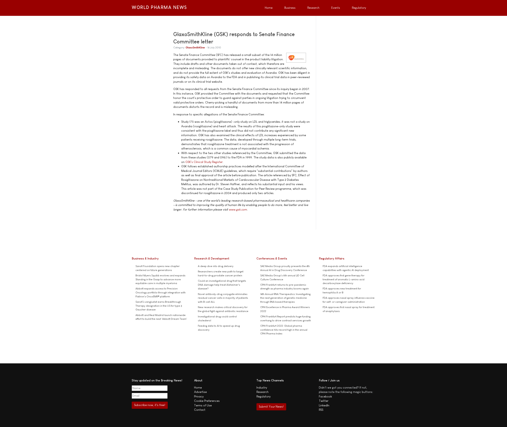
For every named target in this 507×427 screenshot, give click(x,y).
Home (198, 387)
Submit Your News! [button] (271, 406)
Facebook (325, 396)
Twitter (323, 400)
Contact (199, 409)
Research (262, 391)
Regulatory (263, 396)
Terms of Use (203, 405)
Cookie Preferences (207, 400)
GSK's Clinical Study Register (204, 162)
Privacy (199, 396)
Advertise (200, 391)
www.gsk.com (238, 209)
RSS (321, 409)
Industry (261, 387)
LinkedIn (324, 405)
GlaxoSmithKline (195, 47)
